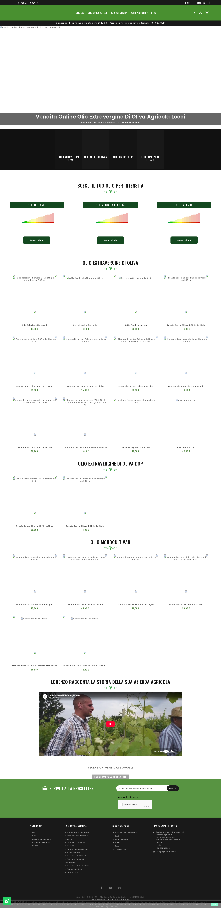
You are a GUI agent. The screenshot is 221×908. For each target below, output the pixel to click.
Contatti (71, 846)
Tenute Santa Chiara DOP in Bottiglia (186, 325)
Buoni (117, 846)
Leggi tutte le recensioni (110, 776)
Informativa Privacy (76, 856)
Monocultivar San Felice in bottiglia (85, 386)
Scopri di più (37, 240)
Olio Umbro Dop (123, 157)
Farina (35, 846)
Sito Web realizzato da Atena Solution (110, 899)
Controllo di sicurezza (129, 797)
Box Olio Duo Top (186, 447)
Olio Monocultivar (95, 157)
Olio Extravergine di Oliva (69, 158)
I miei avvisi (120, 849)
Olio (34, 832)
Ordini (117, 836)
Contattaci (72, 872)
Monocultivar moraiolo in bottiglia (186, 386)
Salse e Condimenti (41, 839)
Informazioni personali (126, 832)
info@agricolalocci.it (166, 851)
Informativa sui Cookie (78, 866)
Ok (214, 904)
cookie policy (55, 904)
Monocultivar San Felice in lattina (135, 386)
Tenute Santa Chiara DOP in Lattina (34, 386)
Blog (187, 2)
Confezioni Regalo (41, 842)
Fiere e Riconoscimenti (77, 849)
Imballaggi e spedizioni (78, 832)
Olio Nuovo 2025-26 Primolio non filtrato (85, 447)
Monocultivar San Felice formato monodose (86, 665)
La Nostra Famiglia (76, 842)
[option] (110, 77)
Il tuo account (120, 826)
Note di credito (122, 839)
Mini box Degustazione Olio (136, 447)
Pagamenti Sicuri (75, 869)
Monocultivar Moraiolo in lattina (35, 447)
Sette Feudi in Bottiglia (85, 325)
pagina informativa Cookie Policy (158, 902)
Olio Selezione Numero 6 (34, 325)
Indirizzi (118, 842)
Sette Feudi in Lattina (136, 325)
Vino (34, 836)
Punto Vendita (73, 852)
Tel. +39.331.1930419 (27, 2)
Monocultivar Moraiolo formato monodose (34, 665)
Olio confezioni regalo (150, 158)
